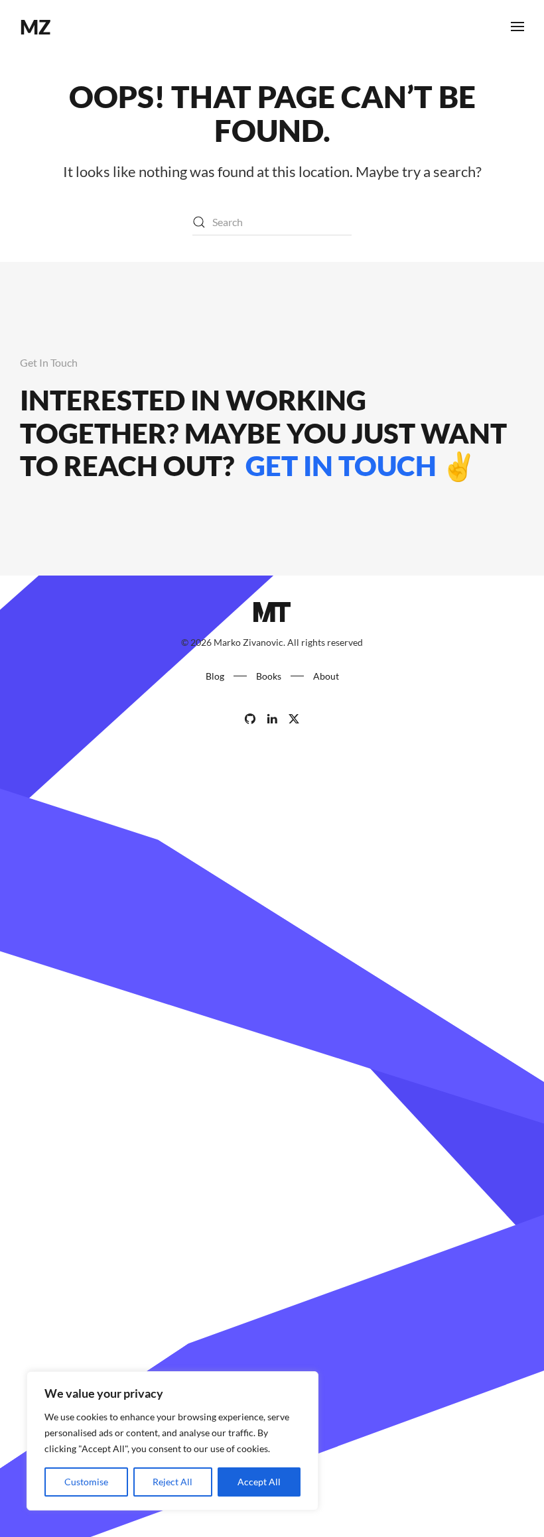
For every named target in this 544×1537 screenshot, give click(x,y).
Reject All (172, 1481)
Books (268, 676)
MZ (35, 26)
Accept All (259, 1481)
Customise (86, 1481)
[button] (517, 26)
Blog (215, 676)
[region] (172, 1440)
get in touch (338, 465)
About (326, 676)
